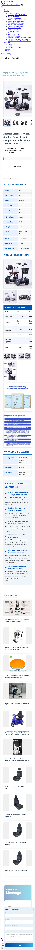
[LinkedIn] (2, 3)
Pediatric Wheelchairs (14, 33)
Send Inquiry (17, 166)
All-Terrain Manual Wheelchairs (17, 20)
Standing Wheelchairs (14, 36)
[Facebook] (1, 3)
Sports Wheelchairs (13, 34)
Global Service (12, 44)
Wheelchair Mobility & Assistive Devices (19, 41)
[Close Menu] (2, 7)
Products (6, 11)
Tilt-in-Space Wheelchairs (15, 29)
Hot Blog (10, 46)
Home (6, 10)
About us (7, 50)
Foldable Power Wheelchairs (16, 23)
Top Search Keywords (14, 47)
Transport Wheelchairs (14, 18)
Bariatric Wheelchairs (14, 31)
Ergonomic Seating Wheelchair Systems (19, 37)
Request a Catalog (6, 54)
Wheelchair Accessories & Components (19, 39)
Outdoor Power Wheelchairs (16, 26)
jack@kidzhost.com (8, 1)
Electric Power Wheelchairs (16, 21)
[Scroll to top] (2, 948)
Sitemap (3, 945)
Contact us (7, 49)
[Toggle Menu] (21, 5)
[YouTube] (4, 3)
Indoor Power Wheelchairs (15, 24)
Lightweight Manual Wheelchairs (17, 13)
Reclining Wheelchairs (14, 28)
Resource (7, 42)
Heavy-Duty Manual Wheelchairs (17, 15)
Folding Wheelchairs (14, 16)
